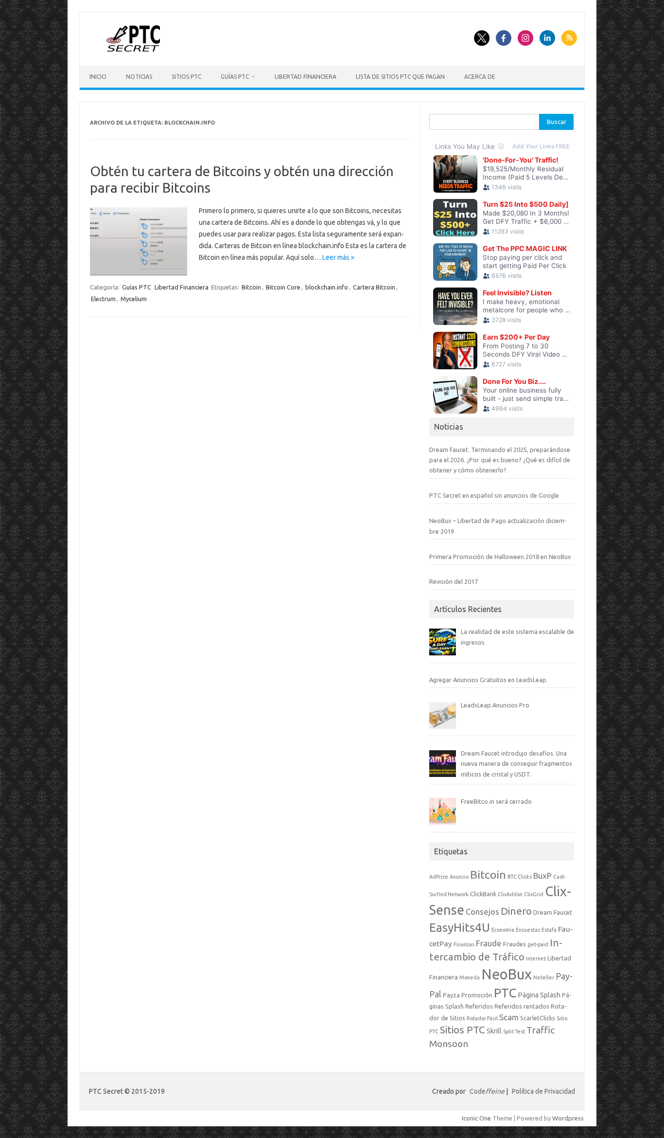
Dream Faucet (552, 912)
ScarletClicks (537, 1017)
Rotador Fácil (482, 1018)
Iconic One (476, 1118)
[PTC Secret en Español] (133, 49)
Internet (536, 958)
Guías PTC (235, 76)
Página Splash (539, 995)
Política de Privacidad (543, 1091)
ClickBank (483, 893)
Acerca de (479, 76)
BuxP (542, 875)
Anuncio (459, 877)
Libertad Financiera (305, 76)
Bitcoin (251, 287)
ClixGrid (533, 894)
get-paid (537, 944)
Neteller (543, 977)
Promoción (476, 995)
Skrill (494, 1031)
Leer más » (338, 257)
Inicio (97, 76)
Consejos (482, 911)
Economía (502, 930)
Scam (509, 1017)
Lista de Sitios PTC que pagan (400, 76)
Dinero (516, 911)
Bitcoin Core (283, 287)
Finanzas (464, 944)
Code (487, 1091)
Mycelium (134, 298)
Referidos (479, 1006)
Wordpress (568, 1118)
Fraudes (514, 943)
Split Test (514, 1031)
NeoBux (506, 974)
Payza (451, 995)
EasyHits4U (459, 927)
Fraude (489, 943)
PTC (505, 993)
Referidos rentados (521, 1006)
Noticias (139, 76)
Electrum (103, 298)
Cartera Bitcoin (374, 287)
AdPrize (438, 877)
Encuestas (528, 930)
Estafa (549, 930)
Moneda (469, 977)
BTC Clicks (519, 877)
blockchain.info (326, 287)
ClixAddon (510, 894)
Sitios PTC (186, 76)
